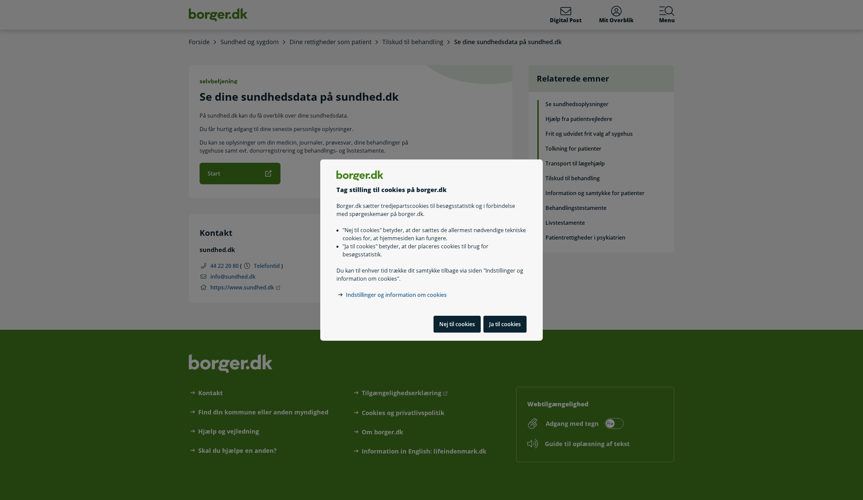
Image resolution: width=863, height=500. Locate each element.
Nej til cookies (457, 324)
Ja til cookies (505, 324)
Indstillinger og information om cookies (396, 295)
